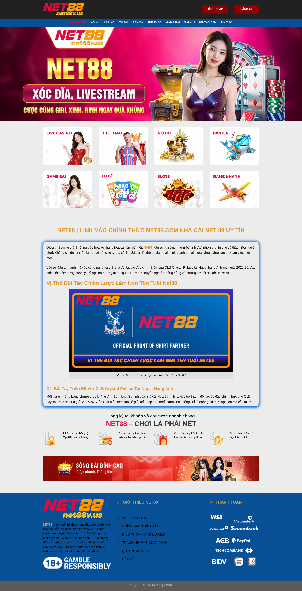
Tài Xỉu (189, 22)
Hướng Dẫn (207, 22)
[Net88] (63, 9)
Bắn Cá (138, 22)
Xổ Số (123, 22)
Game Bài (173, 22)
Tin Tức (226, 22)
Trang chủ (78, 22)
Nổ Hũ (95, 22)
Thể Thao (154, 22)
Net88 (148, 247)
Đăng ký (246, 9)
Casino (109, 22)
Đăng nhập (215, 9)
